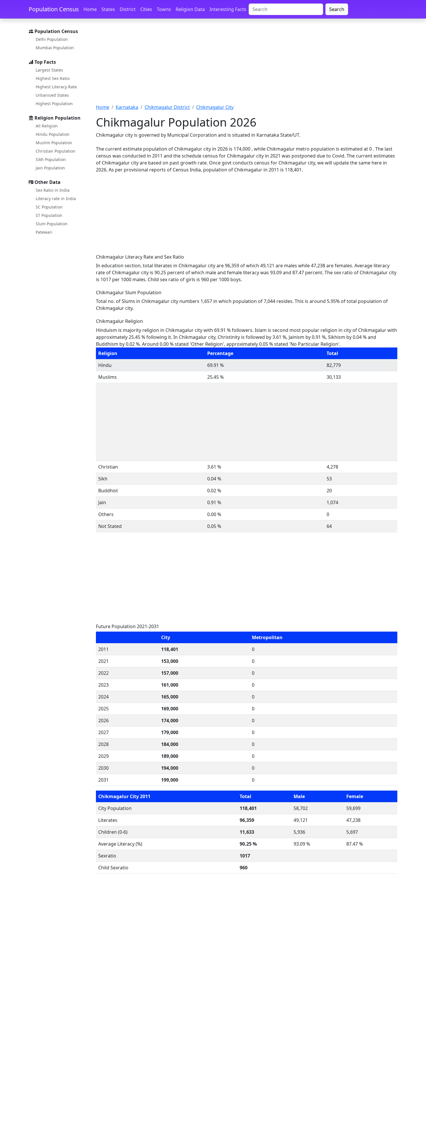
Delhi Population (52, 39)
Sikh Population (51, 159)
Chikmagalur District (167, 107)
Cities (146, 9)
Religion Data (190, 9)
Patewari (44, 232)
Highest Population (54, 103)
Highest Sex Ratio (53, 78)
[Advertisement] (246, 64)
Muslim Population (54, 142)
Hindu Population (53, 134)
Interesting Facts (228, 9)
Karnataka (127, 107)
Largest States (49, 70)
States (108, 9)
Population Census (54, 9)
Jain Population (50, 168)
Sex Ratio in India (53, 190)
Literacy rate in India (56, 198)
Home (90, 9)
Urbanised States (52, 95)
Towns (164, 9)
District (128, 9)
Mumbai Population (55, 47)
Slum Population (52, 223)
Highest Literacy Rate (56, 86)
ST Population (49, 215)
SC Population (49, 207)
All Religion (47, 126)
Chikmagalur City (215, 107)
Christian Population (55, 151)
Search (336, 9)
